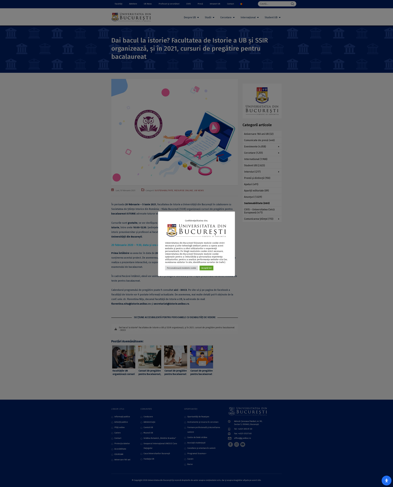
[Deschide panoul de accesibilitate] (386, 480)
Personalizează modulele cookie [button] (181, 268)
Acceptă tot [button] (206, 268)
